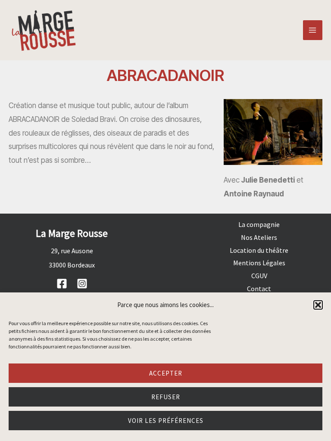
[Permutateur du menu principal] (313, 30)
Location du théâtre (259, 250)
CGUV (259, 275)
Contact (259, 288)
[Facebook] (61, 283)
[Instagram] (82, 283)
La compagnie (259, 224)
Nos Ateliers (259, 237)
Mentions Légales (259, 262)
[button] (318, 305)
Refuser (165, 397)
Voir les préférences (165, 420)
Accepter (165, 373)
